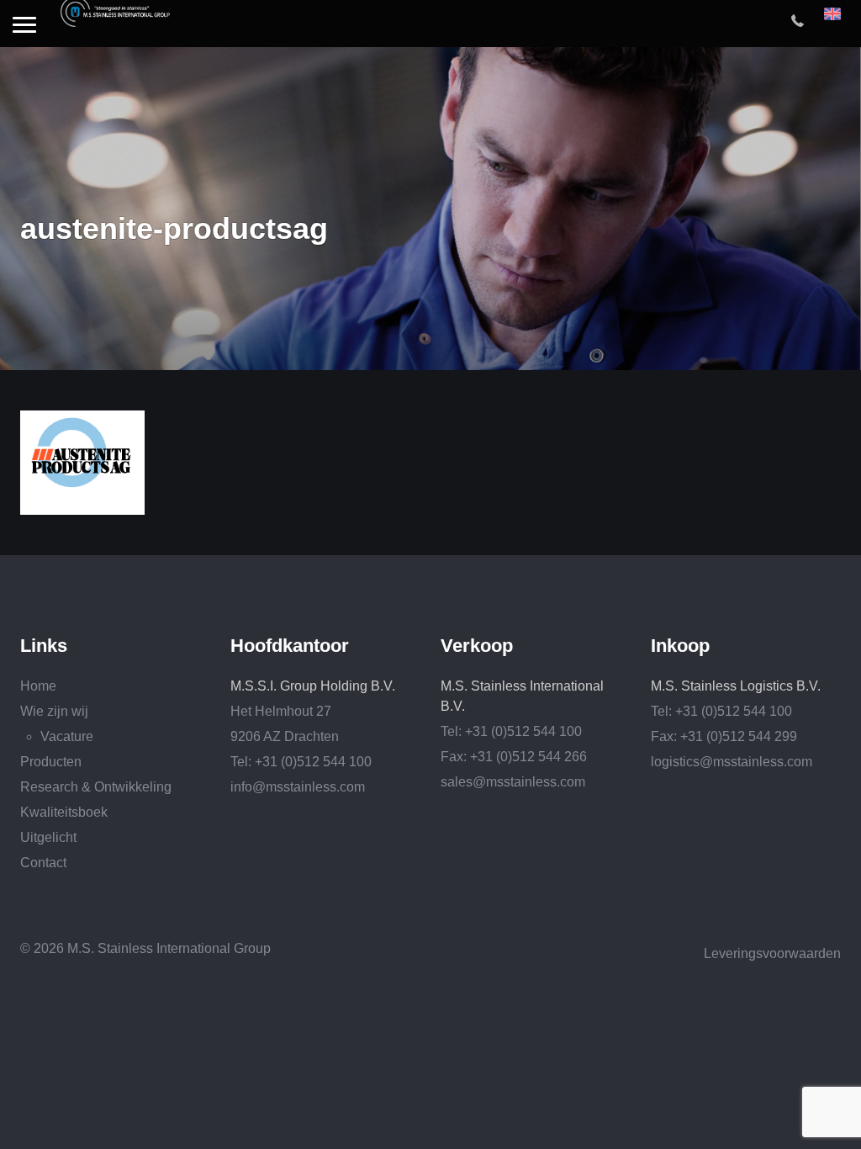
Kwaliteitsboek (64, 812)
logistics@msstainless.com (731, 762)
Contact (43, 862)
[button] (24, 26)
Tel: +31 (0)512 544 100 (301, 762)
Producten (51, 762)
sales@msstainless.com (513, 782)
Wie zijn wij (54, 711)
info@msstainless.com (297, 787)
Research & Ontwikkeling (96, 787)
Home (38, 686)
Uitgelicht (48, 837)
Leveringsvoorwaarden (772, 953)
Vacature (66, 736)
